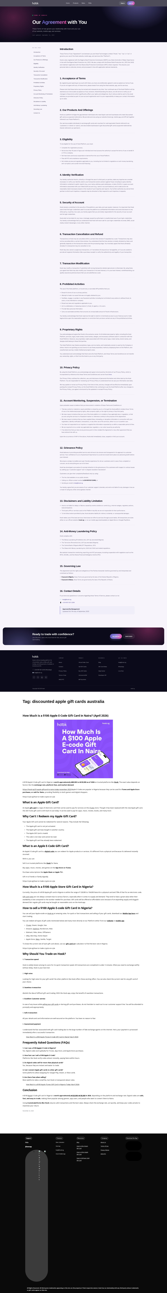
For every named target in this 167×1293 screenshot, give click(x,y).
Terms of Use (62, 675)
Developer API (102, 675)
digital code (49, 851)
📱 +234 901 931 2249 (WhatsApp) (42, 669)
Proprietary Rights (39, 86)
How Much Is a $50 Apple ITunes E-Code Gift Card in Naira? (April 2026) (52, 1037)
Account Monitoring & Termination (43, 94)
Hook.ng (50, 913)
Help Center (101, 671)
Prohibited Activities (39, 82)
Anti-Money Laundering (40, 105)
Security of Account (39, 71)
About (60, 662)
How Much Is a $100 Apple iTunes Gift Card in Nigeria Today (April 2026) (52, 1084)
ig (41, 677)
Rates (83, 3)
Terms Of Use (104, 1146)
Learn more (128, 636)
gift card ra (70, 944)
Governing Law (38, 109)
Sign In (122, 3)
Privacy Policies (105, 1150)
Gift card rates (28, 897)
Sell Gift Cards (83, 666)
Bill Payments (82, 679)
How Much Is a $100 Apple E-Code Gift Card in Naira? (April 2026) (65, 715)
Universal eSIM (83, 675)
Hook (48, 863)
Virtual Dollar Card (84, 662)
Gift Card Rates (102, 666)
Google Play (133, 1156)
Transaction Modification (40, 78)
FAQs (90, 3)
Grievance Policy (38, 97)
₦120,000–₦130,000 (78, 1096)
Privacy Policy (37, 90)
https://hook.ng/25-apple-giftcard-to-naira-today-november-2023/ (47, 789)
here (110, 374)
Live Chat (121, 671)
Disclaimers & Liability (40, 101)
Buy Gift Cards (83, 671)
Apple (39, 1048)
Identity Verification (39, 67)
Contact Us (37, 113)
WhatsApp (121, 666)
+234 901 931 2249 (68, 602)
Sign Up (131, 3)
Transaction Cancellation (40, 75)
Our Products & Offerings (41, 59)
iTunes (91, 808)
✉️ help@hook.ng (37, 672)
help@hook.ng (78, 483)
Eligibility (36, 63)
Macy (38, 939)
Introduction (37, 52)
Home (68, 3)
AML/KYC (61, 679)
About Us (103, 1142)
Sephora (36, 929)
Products (75, 3)
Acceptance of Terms (40, 56)
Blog (99, 662)
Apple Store (132, 1146)
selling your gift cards (50, 1004)
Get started (116, 636)
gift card (33, 808)
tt (45, 677)
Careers (61, 666)
